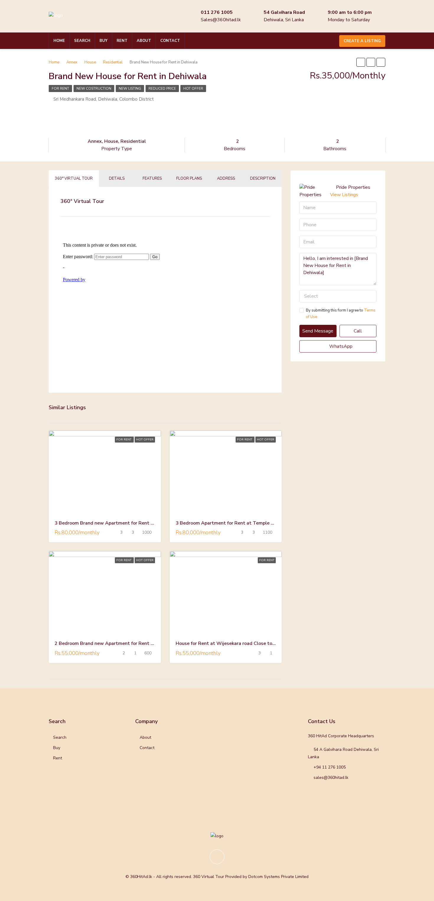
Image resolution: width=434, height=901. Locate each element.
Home (59, 40)
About (144, 40)
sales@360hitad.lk (331, 777)
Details (117, 178)
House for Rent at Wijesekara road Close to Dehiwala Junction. (245, 643)
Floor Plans (189, 178)
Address (226, 178)
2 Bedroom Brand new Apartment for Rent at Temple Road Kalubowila (133, 643)
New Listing (130, 88)
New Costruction (93, 88)
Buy (103, 40)
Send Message (317, 331)
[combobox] (337, 296)
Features (152, 178)
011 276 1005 (217, 12)
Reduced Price (162, 88)
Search (82, 40)
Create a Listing (362, 41)
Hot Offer (193, 88)
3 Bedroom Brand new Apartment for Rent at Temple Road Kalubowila (133, 523)
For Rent (60, 88)
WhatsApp (340, 346)
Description (262, 178)
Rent (122, 40)
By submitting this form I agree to (341, 314)
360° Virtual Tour (74, 178)
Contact (170, 40)
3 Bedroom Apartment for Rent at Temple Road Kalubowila (242, 523)
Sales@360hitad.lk (221, 20)
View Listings (344, 194)
